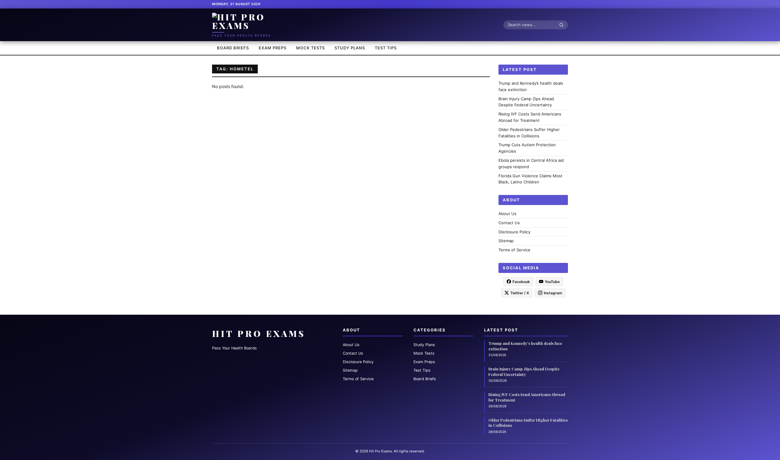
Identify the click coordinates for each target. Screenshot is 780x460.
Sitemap (506, 240)
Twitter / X (519, 292)
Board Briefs (233, 47)
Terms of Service (514, 249)
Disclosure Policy (514, 231)
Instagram (553, 292)
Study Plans (350, 47)
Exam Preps (272, 47)
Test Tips (386, 47)
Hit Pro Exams (258, 333)
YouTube (552, 281)
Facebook (521, 281)
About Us (507, 213)
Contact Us (509, 222)
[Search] (563, 24)
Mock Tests (310, 47)
